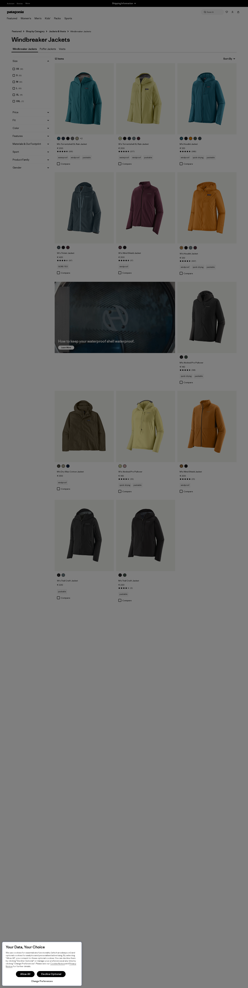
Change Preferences (42, 981)
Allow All (25, 974)
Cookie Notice (57, 963)
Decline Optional (51, 974)
